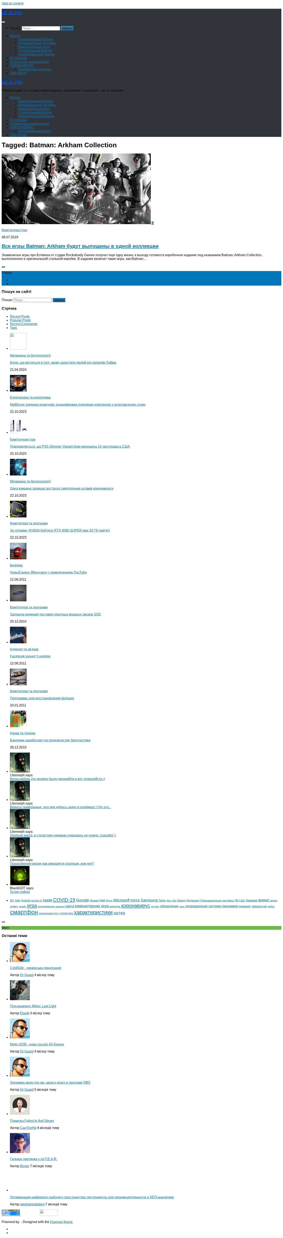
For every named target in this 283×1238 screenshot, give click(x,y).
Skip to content (12, 3)
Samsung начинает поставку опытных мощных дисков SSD (55, 614)
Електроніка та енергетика (30, 397)
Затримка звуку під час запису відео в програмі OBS (50, 1082)
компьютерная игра (92, 906)
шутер (119, 913)
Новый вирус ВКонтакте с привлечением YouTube (48, 572)
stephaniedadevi (32, 1204)
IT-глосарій (18, 58)
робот (271, 906)
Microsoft (122, 900)
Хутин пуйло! (20, 892)
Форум (15, 35)
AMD (17, 900)
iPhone (109, 900)
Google (82, 900)
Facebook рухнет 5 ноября (30, 656)
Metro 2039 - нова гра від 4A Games (37, 1044)
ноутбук (155, 906)
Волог (24, 1166)
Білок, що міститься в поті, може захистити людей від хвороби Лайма (63, 362)
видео (273, 900)
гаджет (14, 906)
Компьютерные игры (34, 47)
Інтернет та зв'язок (24, 649)
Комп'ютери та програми (29, 523)
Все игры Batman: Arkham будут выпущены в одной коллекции (80, 246)
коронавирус (135, 905)
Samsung (149, 900)
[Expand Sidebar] (3, 267)
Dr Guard (27, 975)
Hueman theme (61, 1222)
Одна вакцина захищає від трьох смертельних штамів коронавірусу (62, 488)
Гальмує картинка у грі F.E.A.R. (33, 1159)
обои (181, 906)
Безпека (16, 565)
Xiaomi (181, 900)
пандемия (230, 906)
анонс (263, 900)
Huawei (94, 900)
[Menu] (3, 22)
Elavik (24, 1013)
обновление (169, 906)
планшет (245, 906)
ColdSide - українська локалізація (35, 968)
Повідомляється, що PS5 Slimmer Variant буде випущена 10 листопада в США (70, 446)
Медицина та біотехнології (30, 355)
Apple (47, 900)
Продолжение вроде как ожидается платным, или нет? (52, 863)
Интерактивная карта (34, 69)
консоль (115, 906)
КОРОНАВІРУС (22, 65)
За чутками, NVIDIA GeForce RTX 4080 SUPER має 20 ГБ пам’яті (60, 530)
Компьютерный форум (35, 39)
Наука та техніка (22, 733)
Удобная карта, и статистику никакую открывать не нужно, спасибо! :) (63, 835)
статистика (66, 913)
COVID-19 (64, 900)
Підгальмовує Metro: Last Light (33, 1006)
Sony (162, 900)
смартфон (24, 912)
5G (12, 900)
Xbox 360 (171, 900)
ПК (236, 900)
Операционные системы (37, 43)
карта (70, 906)
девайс (22, 906)
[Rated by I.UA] (49, 1215)
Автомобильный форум (36, 54)
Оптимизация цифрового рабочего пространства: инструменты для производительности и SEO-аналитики (92, 1197)
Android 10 (36, 900)
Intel (102, 900)
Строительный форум (35, 50)
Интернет (193, 900)
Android (25, 900)
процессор (259, 906)
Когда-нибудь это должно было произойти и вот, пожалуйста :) (57, 779)
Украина (251, 900)
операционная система (203, 906)
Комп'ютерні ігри (14, 230)
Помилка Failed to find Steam (32, 1121)
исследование (46, 906)
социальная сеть (49, 913)
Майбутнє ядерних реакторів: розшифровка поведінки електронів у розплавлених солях (78, 404)
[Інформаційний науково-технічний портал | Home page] (12, 14)
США (242, 900)
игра (32, 905)
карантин (60, 906)
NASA (135, 900)
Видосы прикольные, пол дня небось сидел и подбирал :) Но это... (60, 807)
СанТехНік (28, 1128)
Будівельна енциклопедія (29, 62)
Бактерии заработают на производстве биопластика (50, 740)
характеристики (93, 912)
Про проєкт (18, 73)
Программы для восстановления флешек (42, 698)
